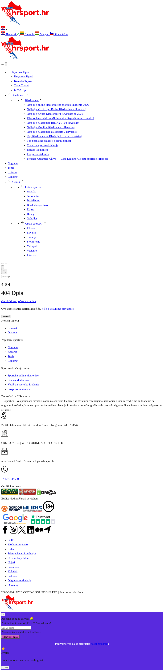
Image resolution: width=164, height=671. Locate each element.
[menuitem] (10, 34)
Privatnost (13, 567)
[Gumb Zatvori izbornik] (6, 64)
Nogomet (13, 347)
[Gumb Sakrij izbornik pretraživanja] (2, 267)
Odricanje (13, 585)
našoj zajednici (99, 643)
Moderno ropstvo (18, 544)
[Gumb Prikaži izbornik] (6, 263)
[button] (82, 28)
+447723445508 (10, 479)
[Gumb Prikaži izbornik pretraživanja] (2, 64)
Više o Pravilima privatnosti (58, 308)
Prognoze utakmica (19, 389)
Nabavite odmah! (10, 637)
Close (5, 668)
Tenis (11, 356)
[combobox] (82, 274)
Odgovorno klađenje (19, 580)
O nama (12, 332)
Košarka (12, 351)
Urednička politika (18, 558)
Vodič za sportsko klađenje (23, 384)
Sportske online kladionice (23, 375)
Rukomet (13, 360)
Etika (11, 549)
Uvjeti (11, 562)
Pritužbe (12, 576)
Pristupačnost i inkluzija (22, 553)
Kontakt (12, 328)
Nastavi (6, 316)
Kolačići (12, 571)
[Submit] (4, 272)
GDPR (11, 540)
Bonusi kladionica (18, 380)
